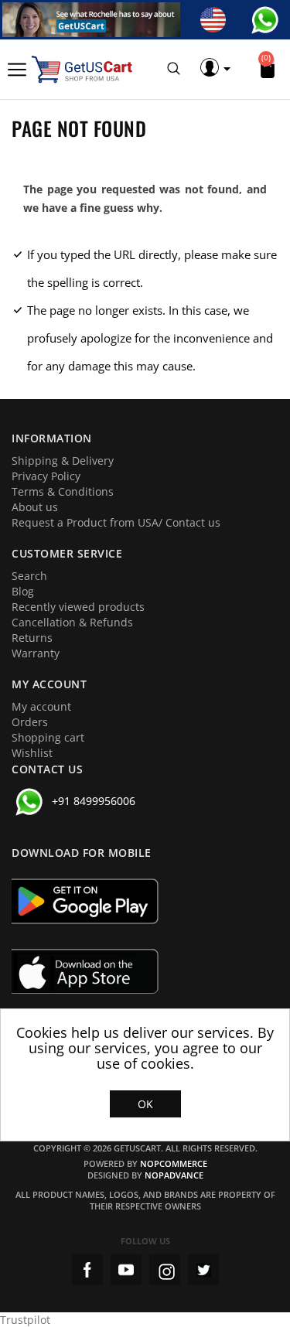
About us (35, 507)
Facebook (87, 1269)
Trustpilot (25, 1319)
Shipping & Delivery (63, 460)
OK (145, 1104)
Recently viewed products (78, 606)
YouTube (126, 1269)
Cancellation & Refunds (72, 622)
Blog (23, 591)
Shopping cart (48, 737)
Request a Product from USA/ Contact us (116, 522)
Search (29, 575)
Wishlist (32, 752)
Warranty (36, 653)
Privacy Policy (46, 476)
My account (41, 706)
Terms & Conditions (63, 491)
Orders (30, 722)
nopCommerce (173, 1163)
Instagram (164, 1269)
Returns (32, 637)
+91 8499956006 (93, 800)
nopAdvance (174, 1175)
